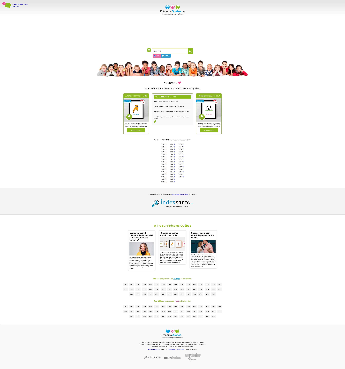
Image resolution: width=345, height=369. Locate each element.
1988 (175, 284)
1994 (213, 284)
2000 (150, 289)
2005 (182, 289)
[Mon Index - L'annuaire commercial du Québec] (172, 358)
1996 (125, 289)
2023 (200, 294)
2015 (150, 294)
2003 (169, 289)
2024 (207, 294)
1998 (138, 289)
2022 (194, 294)
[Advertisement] (172, 32)
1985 (156, 284)
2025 (213, 294)
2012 (131, 294)
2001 (156, 289)
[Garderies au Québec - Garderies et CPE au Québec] (193, 357)
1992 (200, 284)
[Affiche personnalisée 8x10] (136, 110)
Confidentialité (180, 349)
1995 (219, 284)
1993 (207, 284)
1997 (131, 289)
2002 (163, 289)
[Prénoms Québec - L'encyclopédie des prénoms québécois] (172, 10)
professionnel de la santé (180, 194)
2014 (144, 294)
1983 (144, 284)
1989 (181, 284)
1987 (169, 284)
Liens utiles (172, 349)
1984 (150, 284)
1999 (144, 289)
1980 (125, 284)
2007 (194, 289)
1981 (131, 284)
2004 (175, 289)
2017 (163, 294)
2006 (188, 289)
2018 (169, 294)
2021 (188, 294)
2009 (207, 289)
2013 (137, 294)
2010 (213, 289)
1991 (194, 284)
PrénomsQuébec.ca (154, 349)
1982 (137, 284)
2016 (156, 294)
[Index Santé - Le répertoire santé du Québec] (172, 203)
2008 (200, 289)
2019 (175, 294)
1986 (163, 284)
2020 (181, 294)
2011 (219, 289)
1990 (188, 284)
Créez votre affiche (136, 130)
